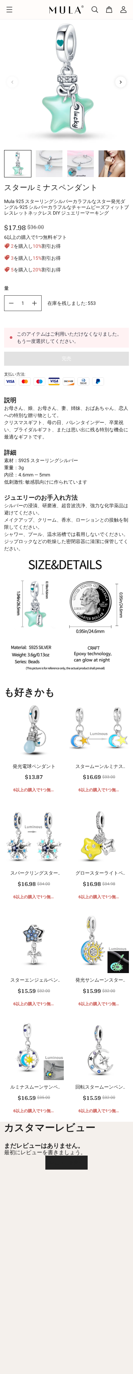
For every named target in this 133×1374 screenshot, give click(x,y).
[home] (66, 9)
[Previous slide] (12, 82)
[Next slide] (120, 82)
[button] (17, 163)
